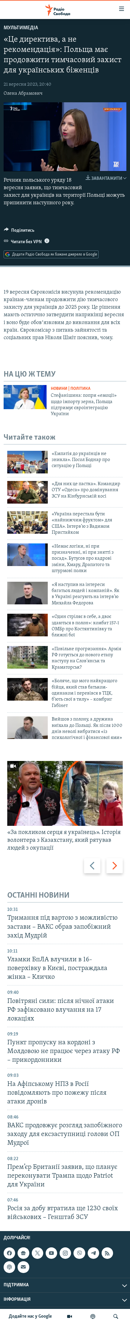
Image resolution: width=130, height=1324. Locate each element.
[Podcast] (9, 1267)
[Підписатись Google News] (23, 1253)
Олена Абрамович (23, 93)
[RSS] (107, 1253)
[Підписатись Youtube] (51, 1253)
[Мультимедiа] (69, 1316)
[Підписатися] (23, 1267)
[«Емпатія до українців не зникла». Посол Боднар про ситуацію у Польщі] (27, 462)
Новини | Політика (70, 389)
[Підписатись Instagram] (65, 1253)
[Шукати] (116, 1316)
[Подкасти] (93, 1316)
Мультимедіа (21, 28)
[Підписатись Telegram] (93, 1253)
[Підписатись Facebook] (9, 1253)
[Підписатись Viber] (79, 1253)
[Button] (19, 231)
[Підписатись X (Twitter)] (37, 1253)
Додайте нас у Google (30, 1316)
